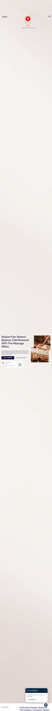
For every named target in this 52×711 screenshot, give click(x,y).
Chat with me (32, 699)
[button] (20, 357)
